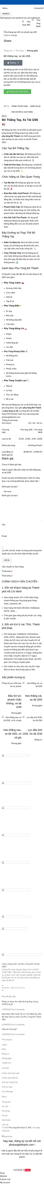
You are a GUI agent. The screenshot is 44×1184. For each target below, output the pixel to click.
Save (28, 1170)
